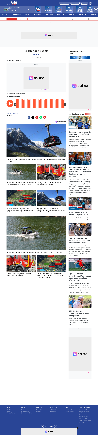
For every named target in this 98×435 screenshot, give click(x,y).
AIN (25, 19)
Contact (9, 409)
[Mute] (28, 9)
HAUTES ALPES (39, 19)
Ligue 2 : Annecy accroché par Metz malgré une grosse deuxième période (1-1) (80, 277)
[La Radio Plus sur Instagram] (55, 426)
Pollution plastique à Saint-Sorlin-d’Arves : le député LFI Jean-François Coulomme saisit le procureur (80, 171)
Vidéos (71, 14)
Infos (27, 14)
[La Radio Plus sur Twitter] (46, 426)
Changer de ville (93, 19)
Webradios (37, 14)
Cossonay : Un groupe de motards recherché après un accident (80, 134)
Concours (61, 14)
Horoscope (82, 14)
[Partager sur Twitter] (32, 118)
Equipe (8, 411)
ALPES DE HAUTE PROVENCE (53, 19)
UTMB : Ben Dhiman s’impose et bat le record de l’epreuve (79, 313)
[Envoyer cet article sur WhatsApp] (40, 118)
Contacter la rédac (26, 413)
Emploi (93, 14)
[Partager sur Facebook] (28, 118)
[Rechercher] (90, 3)
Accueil (5, 14)
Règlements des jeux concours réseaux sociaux (85, 411)
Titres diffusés (11, 413)
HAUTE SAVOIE (11, 19)
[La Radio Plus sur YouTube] (51, 426)
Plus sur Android (69, 411)
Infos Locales (25, 411)
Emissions (38, 411)
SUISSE (31, 19)
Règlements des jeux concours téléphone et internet (85, 420)
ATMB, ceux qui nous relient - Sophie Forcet (78, 214)
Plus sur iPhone (69, 409)
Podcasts (49, 14)
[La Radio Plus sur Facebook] (42, 426)
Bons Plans (16, 14)
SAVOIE (20, 19)
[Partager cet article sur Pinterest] (36, 118)
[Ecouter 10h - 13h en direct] (80, 57)
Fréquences (10, 415)
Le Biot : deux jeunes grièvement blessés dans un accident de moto (79, 240)
